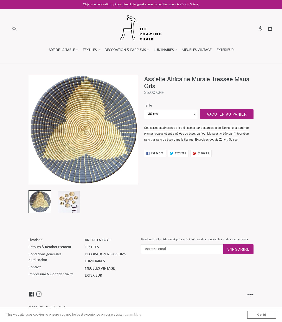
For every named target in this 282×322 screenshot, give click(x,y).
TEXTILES (92, 50)
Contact (34, 267)
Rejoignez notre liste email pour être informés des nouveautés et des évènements (194, 239)
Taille (148, 106)
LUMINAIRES (166, 50)
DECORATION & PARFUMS (128, 50)
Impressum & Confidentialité (50, 274)
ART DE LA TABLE (64, 50)
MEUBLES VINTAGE (197, 50)
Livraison (35, 240)
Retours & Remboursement (49, 247)
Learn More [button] (133, 314)
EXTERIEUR (225, 50)
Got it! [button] (261, 314)
